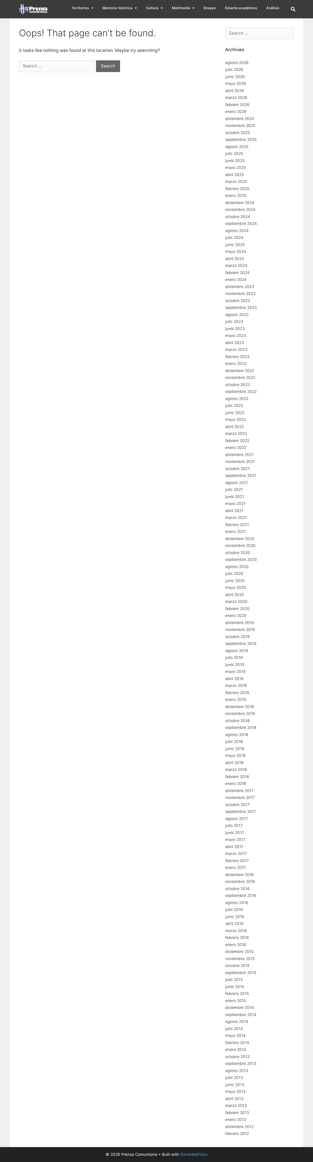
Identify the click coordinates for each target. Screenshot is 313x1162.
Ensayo (210, 8)
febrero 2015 (237, 993)
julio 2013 (234, 1077)
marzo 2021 (236, 517)
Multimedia (181, 8)
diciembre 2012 (239, 1126)
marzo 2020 (236, 601)
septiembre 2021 (240, 475)
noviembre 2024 (240, 209)
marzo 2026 (236, 97)
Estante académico (241, 8)
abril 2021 (234, 510)
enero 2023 (236, 363)
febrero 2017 (237, 860)
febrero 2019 (237, 692)
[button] (293, 9)
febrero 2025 (237, 188)
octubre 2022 (237, 384)
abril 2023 (234, 342)
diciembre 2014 (239, 1007)
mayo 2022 (235, 419)
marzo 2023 (236, 349)
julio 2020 (234, 573)
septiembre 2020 (241, 559)
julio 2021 (234, 489)
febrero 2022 (237, 440)
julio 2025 (234, 153)
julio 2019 (234, 657)
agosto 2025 (236, 146)
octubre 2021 (237, 468)
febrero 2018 (237, 776)
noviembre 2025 (240, 125)
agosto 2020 (237, 566)
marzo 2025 (236, 181)
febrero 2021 (237, 524)
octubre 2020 (237, 552)
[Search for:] (57, 66)
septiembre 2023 (241, 307)
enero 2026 (236, 111)
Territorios (80, 8)
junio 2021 (234, 496)
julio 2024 (234, 237)
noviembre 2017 (240, 797)
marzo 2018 (236, 769)
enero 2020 (236, 615)
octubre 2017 (237, 804)
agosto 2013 (236, 1070)
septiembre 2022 (241, 391)
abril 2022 (234, 426)
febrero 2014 (237, 1042)
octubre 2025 (237, 132)
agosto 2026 (237, 62)
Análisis (272, 8)
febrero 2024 (237, 272)
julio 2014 (234, 1028)
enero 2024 (236, 279)
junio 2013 (234, 1084)
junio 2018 (234, 748)
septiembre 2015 (240, 972)
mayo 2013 (235, 1091)
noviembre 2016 (240, 881)
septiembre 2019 (240, 643)
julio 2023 (234, 321)
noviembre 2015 (240, 958)
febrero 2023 (237, 356)
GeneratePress (194, 1154)
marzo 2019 (236, 685)
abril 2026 (234, 90)
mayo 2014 (235, 1035)
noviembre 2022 (240, 377)
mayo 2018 (235, 755)
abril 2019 (234, 678)
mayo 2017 (235, 839)
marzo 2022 (236, 433)
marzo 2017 (236, 853)
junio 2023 (235, 328)
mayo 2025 (235, 167)
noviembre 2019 (240, 629)
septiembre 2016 (240, 895)
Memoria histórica (117, 8)
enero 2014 (235, 1049)
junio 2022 (234, 412)
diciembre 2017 (239, 790)
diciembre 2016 (239, 874)
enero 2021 (235, 531)
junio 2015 (234, 986)
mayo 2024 (235, 251)
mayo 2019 (235, 671)
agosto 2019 (236, 650)
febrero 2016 (237, 937)
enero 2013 (235, 1119)
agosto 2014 (236, 1021)
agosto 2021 (236, 482)
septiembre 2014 (240, 1014)
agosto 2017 (236, 818)
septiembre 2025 (241, 139)
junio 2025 (234, 160)
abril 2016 (234, 923)
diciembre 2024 (239, 202)
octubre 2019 (237, 636)
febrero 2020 (237, 608)
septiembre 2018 (240, 727)
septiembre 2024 (241, 223)
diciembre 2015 (239, 951)
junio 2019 (234, 664)
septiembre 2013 (240, 1063)
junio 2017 (234, 832)
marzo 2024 (236, 265)
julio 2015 (234, 979)
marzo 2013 (236, 1105)
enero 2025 (235, 195)
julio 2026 (234, 69)
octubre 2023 (237, 300)
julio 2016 (234, 909)
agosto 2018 (236, 734)
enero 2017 (235, 867)
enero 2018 (235, 783)
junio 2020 (235, 580)
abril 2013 (234, 1098)
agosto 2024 (237, 230)
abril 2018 (234, 762)
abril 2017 (234, 846)
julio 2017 (234, 825)
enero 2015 (235, 1000)
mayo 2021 (235, 503)
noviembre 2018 (240, 713)
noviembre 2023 (240, 293)
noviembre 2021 (240, 461)
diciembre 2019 (239, 622)
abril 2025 (234, 174)
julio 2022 (234, 405)
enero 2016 (235, 944)
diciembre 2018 (239, 706)
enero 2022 (235, 447)
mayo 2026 (235, 83)
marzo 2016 (236, 930)
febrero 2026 (237, 104)
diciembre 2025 (239, 118)
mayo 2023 (235, 335)
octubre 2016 (237, 888)
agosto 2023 (237, 314)
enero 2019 (235, 699)
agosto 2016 (236, 902)
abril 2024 (234, 258)
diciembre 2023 (239, 286)
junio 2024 (235, 244)
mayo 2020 (235, 587)
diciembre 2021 (239, 454)
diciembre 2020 (239, 538)
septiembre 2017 (240, 811)
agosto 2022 (236, 398)
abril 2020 (234, 594)
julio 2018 (234, 741)
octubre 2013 (237, 1056)
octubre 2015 (237, 965)
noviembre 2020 (240, 545)
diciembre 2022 (239, 370)
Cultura (152, 8)
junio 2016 (234, 916)
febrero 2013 (237, 1112)
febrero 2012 (237, 1133)
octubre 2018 (237, 720)
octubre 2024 (237, 216)
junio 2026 (235, 76)
